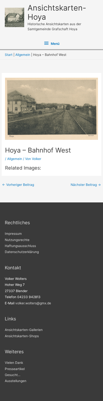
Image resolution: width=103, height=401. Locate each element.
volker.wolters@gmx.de (33, 303)
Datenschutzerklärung (22, 252)
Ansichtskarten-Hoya (57, 12)
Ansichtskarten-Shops (22, 336)
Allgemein (14, 159)
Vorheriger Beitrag (18, 185)
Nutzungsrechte (17, 240)
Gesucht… (12, 375)
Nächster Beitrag (86, 185)
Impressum (13, 234)
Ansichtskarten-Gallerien (24, 330)
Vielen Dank (14, 363)
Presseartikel (15, 369)
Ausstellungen (15, 381)
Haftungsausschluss (20, 246)
